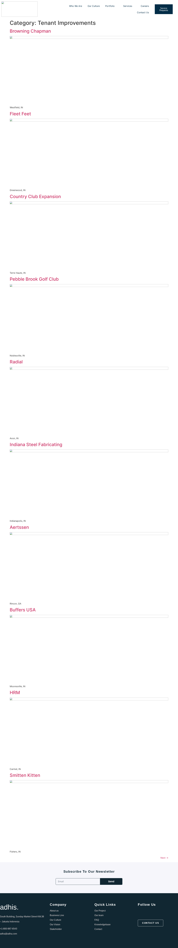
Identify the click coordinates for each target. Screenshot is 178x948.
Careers (145, 6)
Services (127, 6)
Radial (16, 361)
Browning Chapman (30, 31)
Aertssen (19, 527)
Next (164, 857)
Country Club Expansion (35, 196)
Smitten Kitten (25, 775)
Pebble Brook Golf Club (34, 279)
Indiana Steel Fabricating (36, 444)
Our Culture (94, 6)
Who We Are (75, 6)
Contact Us (143, 12)
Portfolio (110, 6)
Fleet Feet (20, 113)
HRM (15, 692)
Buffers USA (23, 610)
